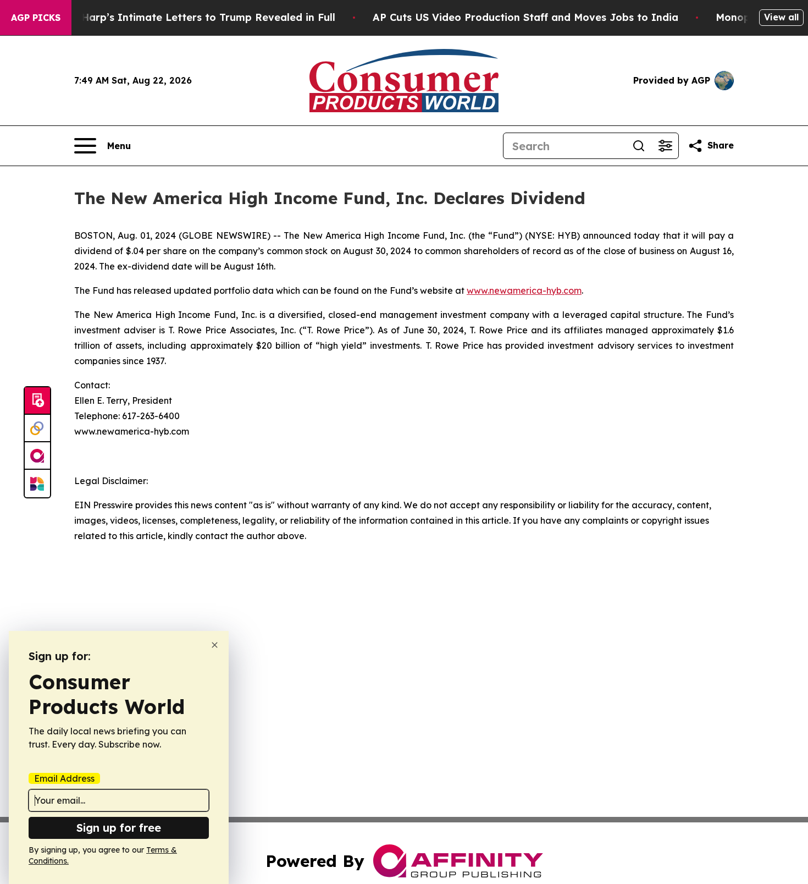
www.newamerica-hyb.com (524, 290)
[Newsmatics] (37, 483)
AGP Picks (35, 17)
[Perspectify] (37, 428)
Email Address (64, 778)
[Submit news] (37, 401)
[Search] (639, 145)
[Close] (214, 645)
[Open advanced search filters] (665, 145)
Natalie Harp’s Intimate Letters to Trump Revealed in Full (188, 17)
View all (781, 17)
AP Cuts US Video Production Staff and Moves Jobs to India (525, 17)
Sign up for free (118, 827)
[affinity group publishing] (37, 456)
